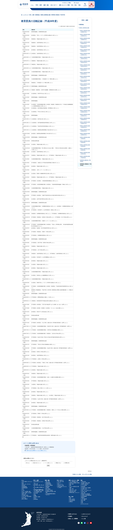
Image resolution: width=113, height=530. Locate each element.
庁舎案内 (70, 516)
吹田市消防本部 (72, 500)
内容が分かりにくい (37, 462)
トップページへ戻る (87, 474)
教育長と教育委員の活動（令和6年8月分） (85, 119)
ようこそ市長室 (84, 485)
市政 (79, 5)
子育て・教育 (38, 5)
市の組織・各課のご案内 (85, 482)
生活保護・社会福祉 (49, 490)
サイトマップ (85, 516)
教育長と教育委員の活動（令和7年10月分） (85, 65)
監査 (82, 502)
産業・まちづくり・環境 (74, 480)
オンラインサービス (84, 503)
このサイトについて (86, 514)
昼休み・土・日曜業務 (73, 518)
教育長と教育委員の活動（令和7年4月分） (85, 88)
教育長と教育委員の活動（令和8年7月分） (85, 31)
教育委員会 (37, 14)
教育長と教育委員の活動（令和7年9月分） (85, 69)
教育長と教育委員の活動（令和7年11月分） (85, 62)
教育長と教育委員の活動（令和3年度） (85, 145)
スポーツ (59, 482)
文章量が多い (67, 462)
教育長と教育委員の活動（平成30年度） (85, 157)
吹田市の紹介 (83, 481)
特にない (28, 462)
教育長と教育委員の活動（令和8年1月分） (85, 54)
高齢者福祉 (48, 486)
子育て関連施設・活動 (38, 491)
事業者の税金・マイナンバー (75, 492)
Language (77, 2)
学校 (34, 494)
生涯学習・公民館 (37, 496)
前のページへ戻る (77, 474)
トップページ (25, 14)
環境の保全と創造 (73, 491)
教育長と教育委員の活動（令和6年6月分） (85, 126)
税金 (23, 482)
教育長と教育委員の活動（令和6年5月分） (85, 130)
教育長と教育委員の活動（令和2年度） (85, 149)
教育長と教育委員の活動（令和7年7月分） (85, 77)
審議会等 (82, 497)
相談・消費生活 (24, 498)
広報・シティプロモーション (86, 490)
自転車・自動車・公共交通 (26, 492)
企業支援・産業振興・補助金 (75, 482)
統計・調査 (83, 500)
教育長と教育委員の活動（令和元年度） (85, 153)
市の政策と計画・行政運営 (86, 487)
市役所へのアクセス (72, 514)
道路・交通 (71, 488)
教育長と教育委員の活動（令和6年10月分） (85, 111)
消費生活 (71, 501)
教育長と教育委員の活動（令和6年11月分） (85, 107)
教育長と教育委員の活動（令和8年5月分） (85, 39)
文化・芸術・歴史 (61, 481)
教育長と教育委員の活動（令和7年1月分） (85, 100)
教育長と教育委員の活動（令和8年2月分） (85, 50)
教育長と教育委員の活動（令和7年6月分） (85, 81)
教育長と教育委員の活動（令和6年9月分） (85, 115)
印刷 (89, 471)
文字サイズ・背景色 (67, 2)
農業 (70, 485)
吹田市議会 (83, 486)
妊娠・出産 (36, 483)
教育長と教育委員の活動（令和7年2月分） (85, 96)
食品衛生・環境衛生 (49, 485)
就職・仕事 (24, 493)
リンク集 (84, 518)
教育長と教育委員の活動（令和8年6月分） (85, 35)
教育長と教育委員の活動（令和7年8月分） (85, 73)
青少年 (35, 497)
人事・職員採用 (84, 498)
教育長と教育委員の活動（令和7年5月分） (85, 84)
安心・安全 (74, 5)
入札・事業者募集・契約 (74, 481)
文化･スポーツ (53, 5)
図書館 (35, 495)
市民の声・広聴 (84, 491)
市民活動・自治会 (25, 495)
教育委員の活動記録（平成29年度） (85, 161)
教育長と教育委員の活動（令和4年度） (85, 142)
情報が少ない (58, 462)
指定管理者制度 (84, 496)
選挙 (82, 501)
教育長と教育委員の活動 (45, 14)
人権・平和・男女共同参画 (26, 496)
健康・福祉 (46, 5)
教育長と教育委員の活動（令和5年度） (85, 138)
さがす (85, 5)
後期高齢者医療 (24, 487)
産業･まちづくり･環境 (64, 5)
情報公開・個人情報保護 (85, 493)
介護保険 (47, 487)
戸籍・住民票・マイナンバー (27, 481)
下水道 (23, 490)
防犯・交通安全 (72, 499)
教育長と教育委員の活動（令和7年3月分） (85, 92)
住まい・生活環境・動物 (26, 491)
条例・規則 (83, 492)
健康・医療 (48, 481)
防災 (70, 497)
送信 (48, 465)
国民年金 (23, 485)
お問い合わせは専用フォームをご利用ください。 (36, 450)
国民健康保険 (24, 486)
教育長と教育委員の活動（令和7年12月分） (85, 58)
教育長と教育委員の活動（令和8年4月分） (85, 43)
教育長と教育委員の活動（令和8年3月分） (85, 46)
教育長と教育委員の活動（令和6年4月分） (85, 134)
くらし (32, 5)
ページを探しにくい (48, 462)
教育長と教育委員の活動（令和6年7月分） (85, 123)
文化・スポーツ (60, 480)
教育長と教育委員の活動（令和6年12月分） (85, 104)
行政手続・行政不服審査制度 (86, 495)
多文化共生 (24, 497)
